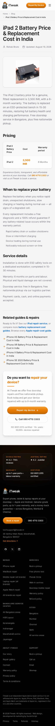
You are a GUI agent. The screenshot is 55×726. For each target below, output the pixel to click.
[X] (12, 549)
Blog (13, 14)
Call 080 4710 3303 (29, 419)
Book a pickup (35, 566)
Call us (32, 659)
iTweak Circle (35, 577)
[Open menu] (50, 5)
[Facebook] (5, 549)
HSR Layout (8, 617)
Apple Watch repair (11, 590)
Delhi (31, 630)
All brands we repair (12, 595)
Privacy (6, 721)
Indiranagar (8, 628)
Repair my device (26, 410)
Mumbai (33, 619)
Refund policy (35, 599)
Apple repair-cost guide (38, 330)
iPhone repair (9, 566)
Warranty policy (36, 593)
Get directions (9, 541)
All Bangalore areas (11, 612)
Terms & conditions (11, 681)
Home (5, 14)
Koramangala (8, 623)
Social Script (32, 716)
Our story (7, 654)
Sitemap (33, 670)
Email (31, 665)
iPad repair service (37, 323)
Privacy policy (9, 676)
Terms (15, 721)
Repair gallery (9, 659)
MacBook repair (10, 571)
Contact (6, 665)
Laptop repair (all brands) (10, 582)
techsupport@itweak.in (13, 530)
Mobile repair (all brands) (14, 577)
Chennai (33, 624)
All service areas (36, 635)
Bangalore (33, 613)
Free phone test (36, 571)
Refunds (24, 721)
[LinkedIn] (19, 549)
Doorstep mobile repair (39, 588)
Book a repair (12, 520)
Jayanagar (7, 639)
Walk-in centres (36, 582)
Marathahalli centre (11, 634)
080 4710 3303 (39, 175)
